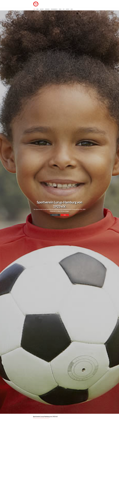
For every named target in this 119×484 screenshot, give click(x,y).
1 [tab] (59, 412)
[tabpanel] (59, 208)
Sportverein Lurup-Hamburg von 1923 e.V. (36, 4)
